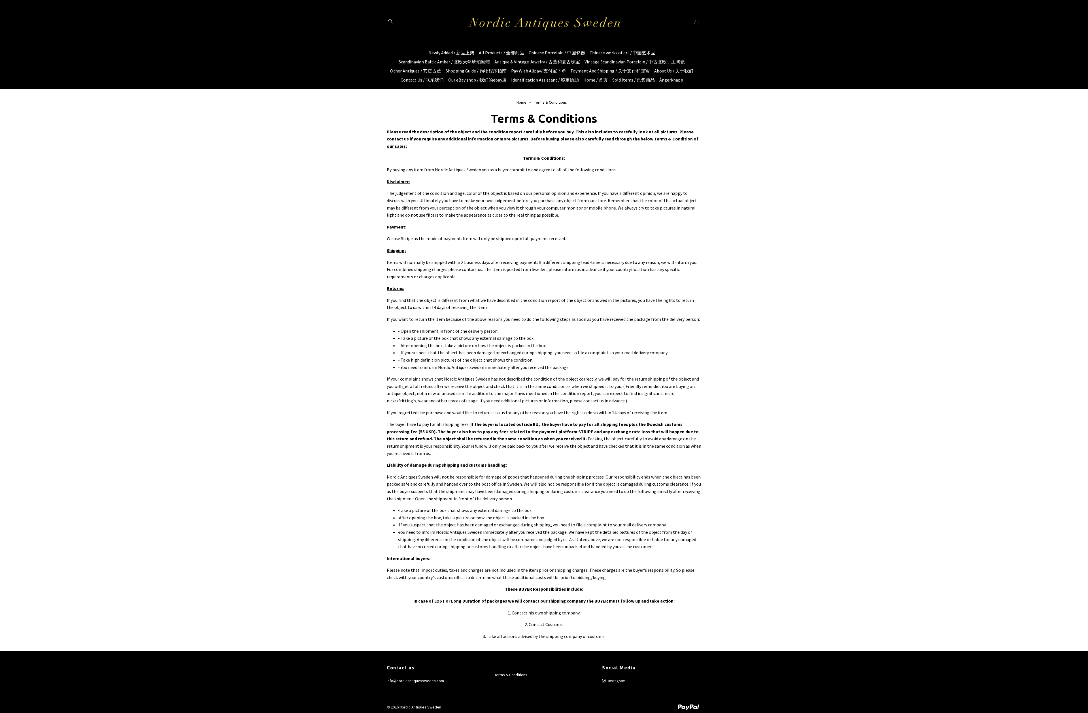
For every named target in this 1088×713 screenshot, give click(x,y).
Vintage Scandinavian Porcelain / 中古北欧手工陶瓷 (635, 62)
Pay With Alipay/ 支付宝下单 (538, 71)
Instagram (616, 680)
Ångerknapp (671, 80)
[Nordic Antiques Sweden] (544, 22)
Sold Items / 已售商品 (633, 80)
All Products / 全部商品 (501, 52)
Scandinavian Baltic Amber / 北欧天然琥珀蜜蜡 (444, 62)
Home (521, 102)
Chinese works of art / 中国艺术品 (622, 52)
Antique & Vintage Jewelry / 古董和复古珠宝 (537, 62)
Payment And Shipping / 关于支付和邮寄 (610, 71)
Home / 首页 (595, 80)
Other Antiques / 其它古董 (415, 71)
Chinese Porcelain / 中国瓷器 (557, 52)
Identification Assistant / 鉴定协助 (545, 80)
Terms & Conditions (510, 674)
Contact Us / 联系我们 (422, 80)
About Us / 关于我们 (673, 71)
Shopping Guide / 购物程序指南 (476, 71)
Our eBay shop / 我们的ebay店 (477, 80)
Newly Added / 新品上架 (451, 52)
